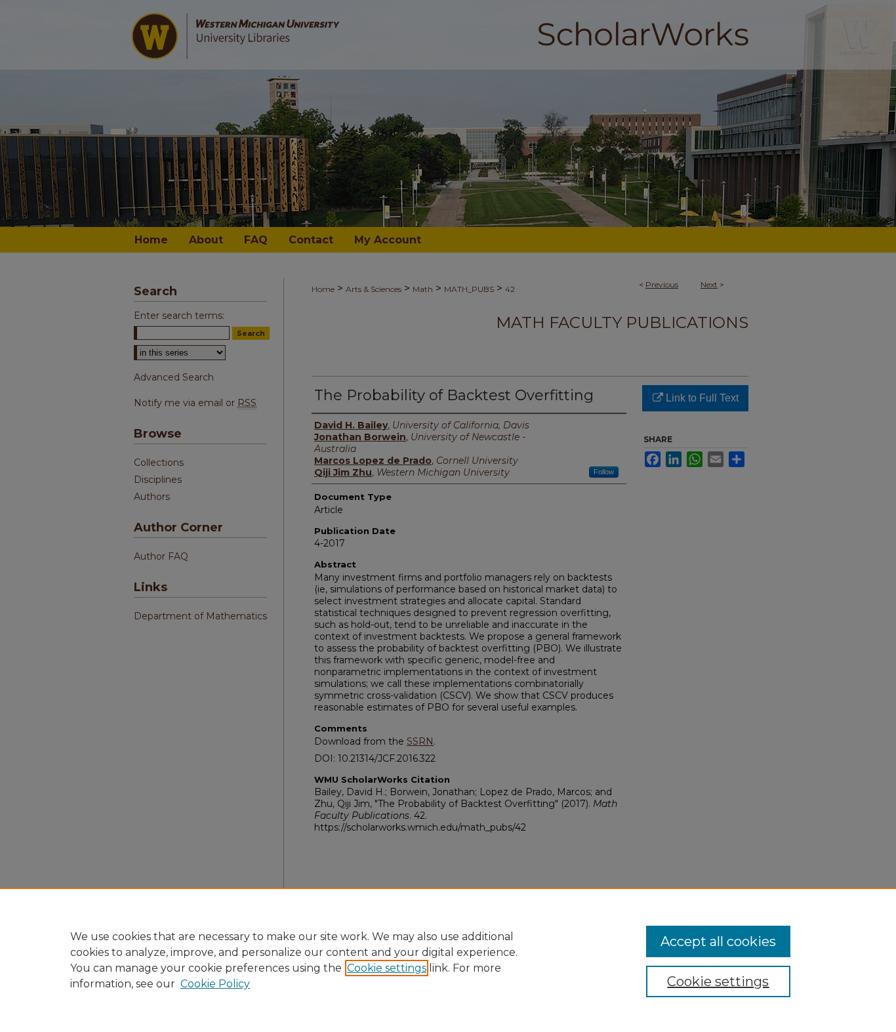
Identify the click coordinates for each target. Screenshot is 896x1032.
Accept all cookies (718, 941)
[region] (448, 960)
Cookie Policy (215, 984)
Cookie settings (386, 968)
